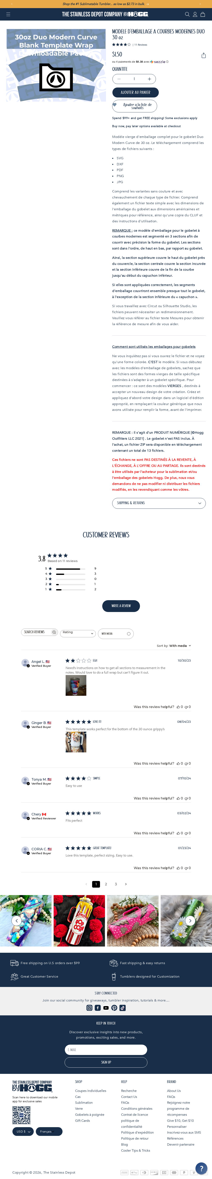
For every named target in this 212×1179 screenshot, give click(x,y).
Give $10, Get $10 (180, 1120)
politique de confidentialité (131, 1123)
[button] (8, 14)
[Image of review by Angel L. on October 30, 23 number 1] (76, 685)
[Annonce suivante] (200, 4)
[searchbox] (35, 632)
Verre (79, 1108)
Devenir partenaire (180, 1144)
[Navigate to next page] (126, 884)
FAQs (125, 1102)
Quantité (120, 69)
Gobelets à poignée (89, 1114)
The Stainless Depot (59, 1172)
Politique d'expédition (137, 1132)
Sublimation (84, 1102)
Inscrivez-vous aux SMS (184, 1132)
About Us (174, 1091)
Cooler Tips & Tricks (135, 1150)
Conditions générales (136, 1108)
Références (175, 1138)
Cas (78, 1097)
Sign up (106, 1062)
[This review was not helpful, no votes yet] (186, 707)
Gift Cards (82, 1120)
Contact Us (129, 1097)
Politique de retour (134, 1138)
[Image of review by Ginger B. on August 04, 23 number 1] (76, 742)
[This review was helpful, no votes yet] (178, 707)
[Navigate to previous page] (86, 884)
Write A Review (121, 606)
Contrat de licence (134, 1114)
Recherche (129, 1091)
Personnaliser (177, 1126)
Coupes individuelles (90, 1091)
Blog (124, 1144)
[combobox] (78, 634)
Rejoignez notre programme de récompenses (178, 1108)
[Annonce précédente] (11, 4)
